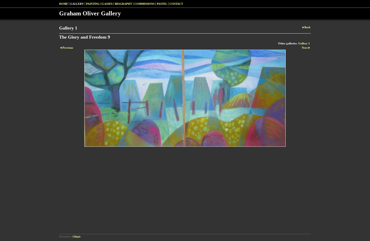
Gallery (77, 3)
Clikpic (76, 236)
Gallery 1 (304, 43)
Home (63, 3)
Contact (176, 3)
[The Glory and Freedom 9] (185, 98)
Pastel (162, 3)
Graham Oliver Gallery (90, 13)
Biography (123, 3)
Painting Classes (99, 3)
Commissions (144, 3)
